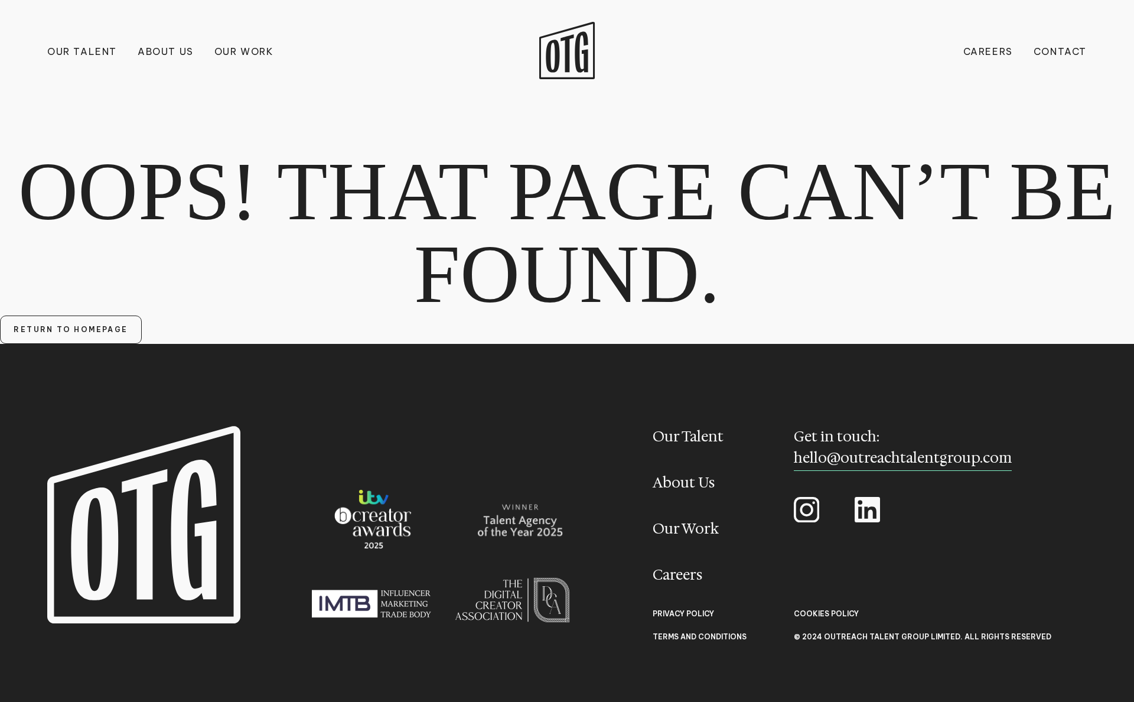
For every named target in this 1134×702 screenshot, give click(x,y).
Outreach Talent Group (567, 50)
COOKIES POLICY (826, 614)
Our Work (244, 51)
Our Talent (82, 51)
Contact (1060, 51)
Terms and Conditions (700, 637)
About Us (166, 51)
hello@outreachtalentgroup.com (903, 457)
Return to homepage (71, 329)
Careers (988, 51)
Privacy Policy (683, 614)
